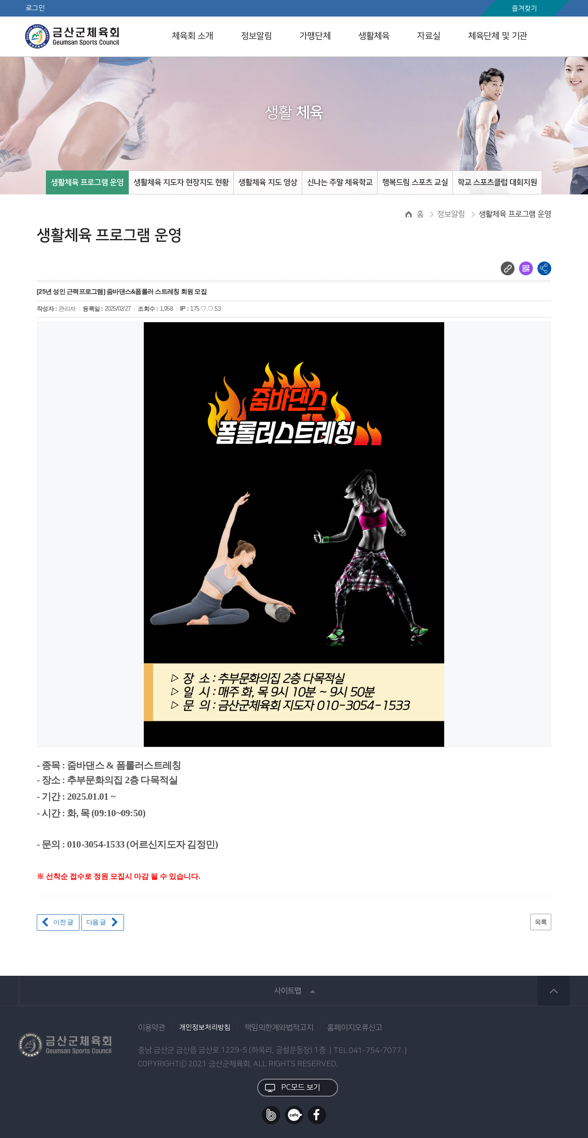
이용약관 (151, 1027)
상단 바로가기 (553, 991)
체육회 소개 (192, 36)
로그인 (35, 8)
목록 (541, 922)
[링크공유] (507, 268)
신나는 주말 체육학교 (340, 182)
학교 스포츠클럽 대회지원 (497, 182)
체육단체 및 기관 (497, 36)
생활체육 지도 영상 (267, 182)
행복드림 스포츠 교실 (415, 182)
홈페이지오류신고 (354, 1027)
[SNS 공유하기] (544, 268)
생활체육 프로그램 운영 (87, 182)
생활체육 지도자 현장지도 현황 (181, 182)
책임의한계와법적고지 (278, 1027)
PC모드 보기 (300, 1087)
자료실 (429, 36)
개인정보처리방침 (205, 1027)
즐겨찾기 (524, 8)
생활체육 (374, 36)
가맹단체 (315, 36)
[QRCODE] (526, 268)
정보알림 (256, 36)
